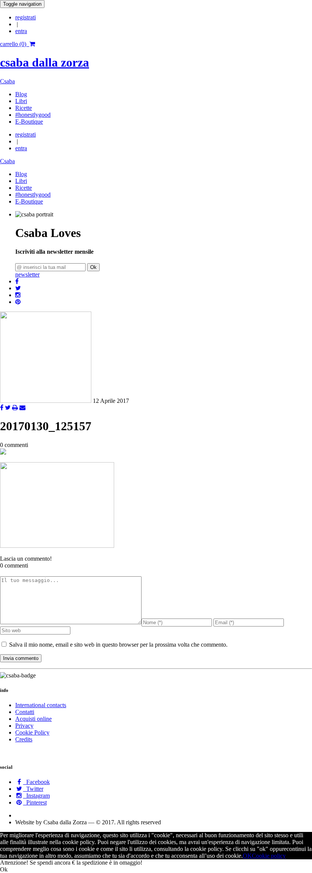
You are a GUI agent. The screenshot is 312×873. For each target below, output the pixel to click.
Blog (21, 94)
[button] (17, 281)
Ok (93, 267)
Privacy (24, 725)
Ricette (23, 108)
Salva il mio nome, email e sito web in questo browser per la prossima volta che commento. (118, 644)
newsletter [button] (27, 274)
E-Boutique (29, 121)
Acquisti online (33, 719)
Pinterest (35, 802)
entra (21, 31)
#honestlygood (33, 114)
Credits (23, 739)
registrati (25, 17)
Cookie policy (269, 855)
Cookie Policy (32, 732)
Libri (21, 101)
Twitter (33, 789)
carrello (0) (14, 44)
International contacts (40, 705)
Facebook (36, 782)
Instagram (36, 795)
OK (247, 855)
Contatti (24, 712)
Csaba (7, 81)
